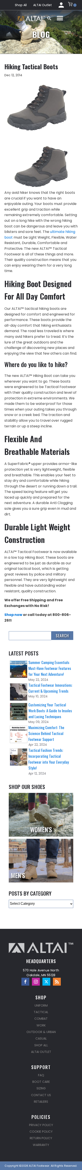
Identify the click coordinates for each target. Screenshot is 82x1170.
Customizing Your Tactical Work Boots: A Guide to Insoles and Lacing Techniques (50, 710)
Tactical (41, 1012)
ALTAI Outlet (42, 5)
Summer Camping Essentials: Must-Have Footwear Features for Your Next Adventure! (49, 668)
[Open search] (49, 18)
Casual (41, 1038)
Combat (41, 1018)
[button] (72, 5)
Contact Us (41, 1095)
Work (41, 1025)
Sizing (41, 1088)
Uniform (41, 1005)
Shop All (21, 5)
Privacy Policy (41, 1125)
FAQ (41, 1075)
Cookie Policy (41, 1131)
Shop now (13, 614)
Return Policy (41, 1138)
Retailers (41, 1101)
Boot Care (41, 1082)
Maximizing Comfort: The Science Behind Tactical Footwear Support (46, 733)
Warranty (41, 1145)
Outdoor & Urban (41, 1032)
